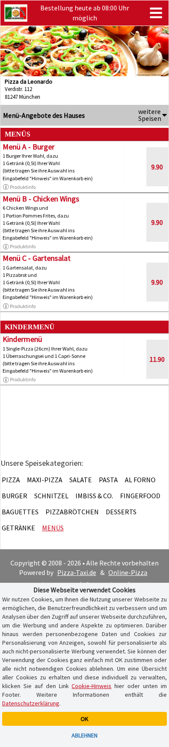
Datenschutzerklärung (30, 703)
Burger (14, 495)
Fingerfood (140, 495)
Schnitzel (51, 495)
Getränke (18, 527)
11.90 (157, 359)
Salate (80, 479)
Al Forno (140, 479)
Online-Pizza (127, 572)
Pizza (11, 479)
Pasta (108, 479)
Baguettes (20, 511)
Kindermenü (22, 339)
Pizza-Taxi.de (76, 572)
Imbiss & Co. (94, 495)
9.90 (157, 166)
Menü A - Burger (29, 147)
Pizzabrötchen (72, 511)
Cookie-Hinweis (91, 686)
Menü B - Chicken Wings (41, 199)
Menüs (53, 527)
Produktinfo (23, 187)
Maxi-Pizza (44, 479)
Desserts (121, 511)
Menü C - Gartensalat (37, 258)
